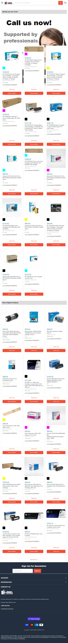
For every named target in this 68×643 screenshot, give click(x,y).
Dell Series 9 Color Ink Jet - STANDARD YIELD (10, 379)
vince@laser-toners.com (7, 609)
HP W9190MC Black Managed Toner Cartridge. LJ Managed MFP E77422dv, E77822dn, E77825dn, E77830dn (55, 228)
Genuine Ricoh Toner (29, 489)
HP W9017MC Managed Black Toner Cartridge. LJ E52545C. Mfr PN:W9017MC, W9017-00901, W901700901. (34, 127)
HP (3, 181)
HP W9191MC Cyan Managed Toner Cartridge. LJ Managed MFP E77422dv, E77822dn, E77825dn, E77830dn (11, 76)
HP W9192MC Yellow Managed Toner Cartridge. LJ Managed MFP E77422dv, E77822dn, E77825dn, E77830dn (56, 76)
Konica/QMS (5, 337)
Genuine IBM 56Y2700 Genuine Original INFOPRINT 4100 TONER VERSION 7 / (56, 380)
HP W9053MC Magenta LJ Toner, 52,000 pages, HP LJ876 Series (11, 118)
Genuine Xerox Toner (7, 429)
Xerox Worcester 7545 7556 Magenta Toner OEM (33, 434)
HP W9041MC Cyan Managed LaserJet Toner (33, 277)
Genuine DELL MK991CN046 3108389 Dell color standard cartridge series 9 (33, 333)
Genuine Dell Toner (51, 334)
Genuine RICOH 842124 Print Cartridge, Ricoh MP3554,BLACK (56, 485)
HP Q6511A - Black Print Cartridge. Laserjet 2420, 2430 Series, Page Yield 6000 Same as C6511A (34, 385)
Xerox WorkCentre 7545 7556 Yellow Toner (11, 426)
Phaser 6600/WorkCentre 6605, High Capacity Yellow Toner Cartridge (11, 486)
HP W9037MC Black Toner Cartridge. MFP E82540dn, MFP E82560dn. (11, 227)
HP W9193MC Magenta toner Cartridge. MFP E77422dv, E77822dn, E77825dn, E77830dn (33, 62)
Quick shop (12, 89)
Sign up (37, 571)
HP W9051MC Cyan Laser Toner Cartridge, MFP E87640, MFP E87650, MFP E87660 (34, 162)
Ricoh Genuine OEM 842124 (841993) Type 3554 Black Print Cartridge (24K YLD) (34, 486)
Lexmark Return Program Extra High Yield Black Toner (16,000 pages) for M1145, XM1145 (11, 535)
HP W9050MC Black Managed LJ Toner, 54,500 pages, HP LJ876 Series (55, 126)
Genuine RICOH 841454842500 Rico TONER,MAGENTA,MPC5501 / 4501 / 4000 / (56, 436)
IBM (48, 383)
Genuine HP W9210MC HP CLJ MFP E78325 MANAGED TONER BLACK (12, 278)
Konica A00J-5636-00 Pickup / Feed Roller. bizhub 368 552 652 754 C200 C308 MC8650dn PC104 (12, 334)
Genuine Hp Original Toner (8, 80)
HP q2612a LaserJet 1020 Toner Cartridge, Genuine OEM (56, 526)
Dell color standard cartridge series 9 (55, 332)
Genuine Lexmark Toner (8, 538)
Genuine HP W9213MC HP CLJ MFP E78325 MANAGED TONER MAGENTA (56, 177)
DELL (26, 336)
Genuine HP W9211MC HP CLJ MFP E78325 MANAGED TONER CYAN (12, 177)
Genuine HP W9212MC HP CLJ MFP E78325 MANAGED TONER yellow (34, 227)
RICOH (48, 440)
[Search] (60, 3)
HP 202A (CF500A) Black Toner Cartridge (34, 534)
